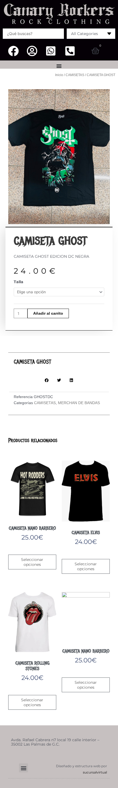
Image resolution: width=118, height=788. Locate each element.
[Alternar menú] (59, 66)
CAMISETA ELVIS (86, 532)
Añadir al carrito (48, 313)
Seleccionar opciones (32, 562)
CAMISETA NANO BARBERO (32, 528)
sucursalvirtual (95, 772)
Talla (18, 282)
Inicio (59, 75)
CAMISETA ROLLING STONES (32, 665)
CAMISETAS (75, 75)
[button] (47, 380)
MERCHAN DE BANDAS (79, 403)
